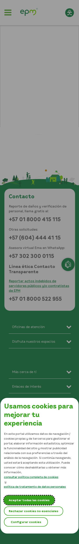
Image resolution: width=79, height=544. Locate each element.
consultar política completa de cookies (31, 477)
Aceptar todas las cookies (29, 500)
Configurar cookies (26, 522)
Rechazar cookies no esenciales (33, 511)
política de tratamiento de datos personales (35, 486)
